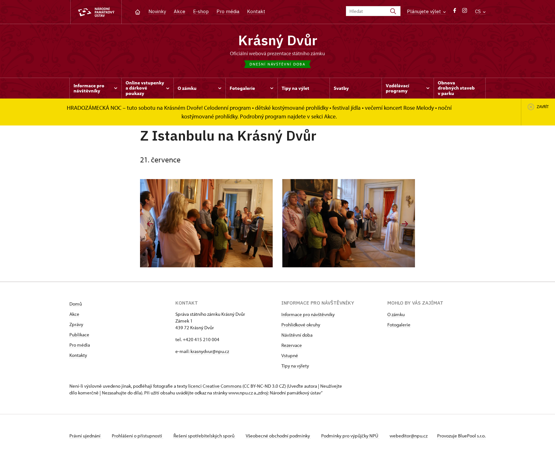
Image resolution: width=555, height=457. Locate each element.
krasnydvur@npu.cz (209, 351)
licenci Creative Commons (215, 386)
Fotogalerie (398, 325)
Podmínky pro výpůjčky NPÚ (350, 436)
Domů (75, 304)
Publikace (79, 335)
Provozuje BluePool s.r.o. (461, 436)
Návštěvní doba (297, 335)
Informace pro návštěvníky (308, 314)
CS (478, 11)
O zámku (396, 314)
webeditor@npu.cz (408, 436)
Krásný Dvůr (277, 40)
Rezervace (291, 345)
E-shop (201, 11)
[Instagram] (464, 12)
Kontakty (78, 355)
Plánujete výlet (424, 11)
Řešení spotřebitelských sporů (204, 436)
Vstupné (289, 355)
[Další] (405, 224)
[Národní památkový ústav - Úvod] (96, 12)
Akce (179, 11)
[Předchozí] (150, 224)
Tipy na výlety (295, 366)
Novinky (157, 11)
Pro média (227, 11)
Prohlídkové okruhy (300, 325)
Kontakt (256, 11)
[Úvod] (138, 11)
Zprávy (76, 324)
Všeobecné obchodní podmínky (278, 436)
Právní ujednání (85, 436)
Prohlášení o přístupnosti (137, 436)
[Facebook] (454, 12)
